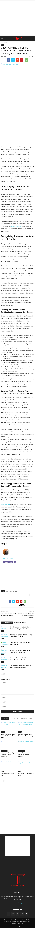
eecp (21, 593)
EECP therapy (5, 504)
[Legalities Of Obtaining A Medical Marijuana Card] (5, 644)
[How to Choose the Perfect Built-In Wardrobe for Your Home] (9, 727)
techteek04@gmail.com (20, 903)
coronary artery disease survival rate (10, 593)
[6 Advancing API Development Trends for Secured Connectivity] (9, 746)
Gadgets (23, 919)
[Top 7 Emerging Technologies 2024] (26, 766)
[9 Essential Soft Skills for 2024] (9, 766)
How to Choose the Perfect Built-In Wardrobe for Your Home (8, 736)
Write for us (20, 923)
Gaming (20, 732)
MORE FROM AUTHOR (20, 623)
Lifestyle (3, 732)
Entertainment (23, 921)
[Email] (15, 562)
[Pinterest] (17, 913)
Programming (4, 750)
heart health (4, 595)
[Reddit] (22, 913)
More (2, 44)
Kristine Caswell (8, 558)
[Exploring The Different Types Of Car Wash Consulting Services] (5, 667)
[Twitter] (26, 913)
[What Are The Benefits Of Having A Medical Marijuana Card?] (5, 660)
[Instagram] (13, 913)
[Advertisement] (17, 18)
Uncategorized (22, 750)
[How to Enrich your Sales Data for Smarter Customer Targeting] (26, 746)
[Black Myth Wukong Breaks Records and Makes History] (26, 727)
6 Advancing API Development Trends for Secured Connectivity (9, 754)
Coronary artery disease (11, 591)
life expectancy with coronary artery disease (19, 595)
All (14, 718)
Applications (24, 718)
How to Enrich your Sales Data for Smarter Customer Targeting (26, 754)
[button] (32, 38)
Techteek (6, 919)
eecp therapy (27, 593)
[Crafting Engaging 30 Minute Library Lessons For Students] (5, 636)
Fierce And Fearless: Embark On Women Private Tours (8, 614)
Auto (2, 771)
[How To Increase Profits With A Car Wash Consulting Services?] (5, 629)
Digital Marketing (7, 921)
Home (2, 42)
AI (17, 718)
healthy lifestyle (16, 226)
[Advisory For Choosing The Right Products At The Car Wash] (5, 652)
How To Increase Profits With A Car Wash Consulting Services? (26, 615)
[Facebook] (8, 913)
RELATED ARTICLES (7, 623)
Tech (20, 771)
